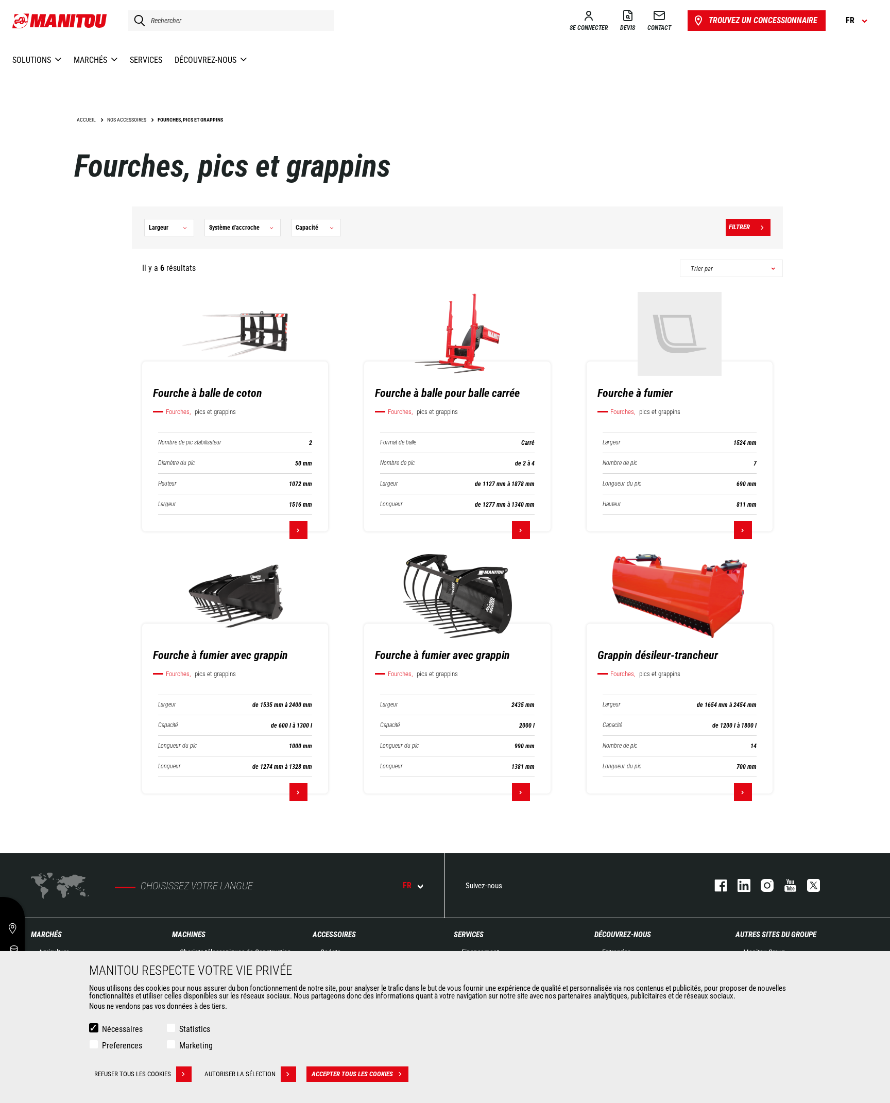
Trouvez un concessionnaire (763, 20)
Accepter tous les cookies (352, 1074)
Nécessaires (122, 1029)
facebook (715, 885)
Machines (189, 934)
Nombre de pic (397, 463)
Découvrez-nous (622, 934)
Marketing (196, 1045)
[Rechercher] (137, 20)
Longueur (391, 504)
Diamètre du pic (176, 463)
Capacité (168, 725)
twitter (808, 885)
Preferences (122, 1045)
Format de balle (398, 442)
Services (469, 934)
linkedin (738, 885)
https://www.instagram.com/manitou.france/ (762, 885)
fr (407, 885)
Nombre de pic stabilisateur (189, 442)
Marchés (46, 934)
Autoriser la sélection (240, 1074)
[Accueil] (60, 20)
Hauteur (167, 484)
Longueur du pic (622, 484)
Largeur (167, 504)
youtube (785, 885)
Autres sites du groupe (775, 934)
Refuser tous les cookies (132, 1074)
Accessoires (334, 934)
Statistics (194, 1029)
